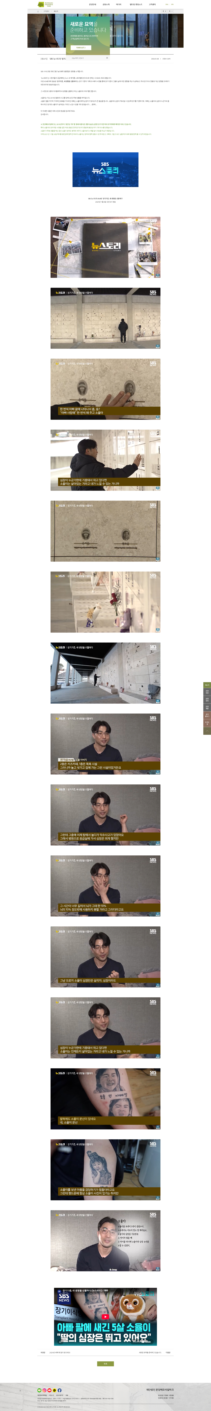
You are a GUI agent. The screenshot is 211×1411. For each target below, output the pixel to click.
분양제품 (207, 707)
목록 (105, 1364)
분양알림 (207, 700)
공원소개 (106, 4)
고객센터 (152, 4)
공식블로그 (207, 715)
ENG (167, 4)
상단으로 (207, 731)
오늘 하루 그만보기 (78, 58)
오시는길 (207, 723)
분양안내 (92, 4)
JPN (172, 4)
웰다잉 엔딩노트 (136, 4)
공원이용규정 (59, 1395)
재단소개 (51, 1395)
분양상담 (207, 692)
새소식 (207, 685)
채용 (67, 1395)
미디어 (119, 4)
